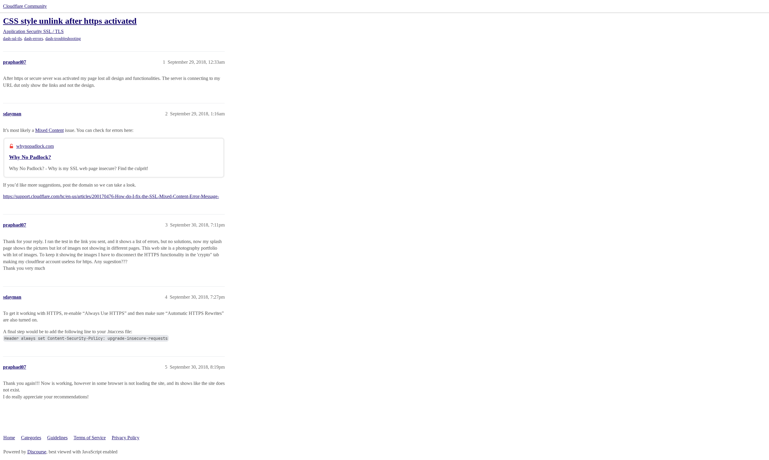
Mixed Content (49, 130)
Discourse (36, 451)
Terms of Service (90, 437)
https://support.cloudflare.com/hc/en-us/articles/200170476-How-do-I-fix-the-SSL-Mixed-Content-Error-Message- (111, 196)
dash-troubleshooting (63, 38)
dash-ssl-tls (12, 38)
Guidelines (57, 437)
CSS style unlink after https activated (70, 21)
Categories (31, 437)
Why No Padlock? (30, 157)
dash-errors (33, 38)
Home (9, 437)
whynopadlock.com (35, 146)
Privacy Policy (125, 437)
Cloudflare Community (25, 6)
